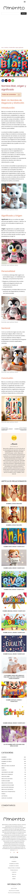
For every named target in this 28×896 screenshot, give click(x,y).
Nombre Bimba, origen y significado (7, 429)
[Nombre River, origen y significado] (14, 579)
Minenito (14, 444)
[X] (6, 80)
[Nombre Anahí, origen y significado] (14, 536)
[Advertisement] (14, 32)
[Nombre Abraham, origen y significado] (14, 601)
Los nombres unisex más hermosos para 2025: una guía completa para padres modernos (14, 677)
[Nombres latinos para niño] (14, 515)
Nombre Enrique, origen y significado (14, 723)
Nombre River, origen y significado (14, 589)
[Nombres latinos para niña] (14, 493)
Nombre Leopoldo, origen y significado (14, 700)
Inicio (2, 47)
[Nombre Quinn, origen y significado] (14, 558)
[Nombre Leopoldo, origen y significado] (14, 689)
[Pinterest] (9, 80)
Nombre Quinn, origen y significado (14, 568)
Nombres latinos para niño (14, 525)
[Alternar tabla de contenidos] (18, 94)
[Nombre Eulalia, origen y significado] (14, 644)
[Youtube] (17, 852)
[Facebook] (2, 80)
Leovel (16, 850)
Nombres (6, 47)
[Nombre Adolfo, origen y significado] (14, 622)
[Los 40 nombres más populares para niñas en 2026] (14, 734)
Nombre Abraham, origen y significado (14, 611)
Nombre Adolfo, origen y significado (14, 632)
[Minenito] (14, 437)
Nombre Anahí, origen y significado (14, 546)
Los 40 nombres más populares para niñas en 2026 (14, 745)
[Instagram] (14, 852)
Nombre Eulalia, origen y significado (14, 654)
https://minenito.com (14, 446)
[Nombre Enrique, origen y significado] (14, 712)
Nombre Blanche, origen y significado (21, 429)
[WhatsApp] (12, 80)
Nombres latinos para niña (14, 503)
